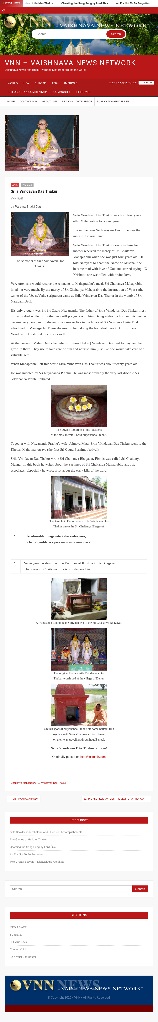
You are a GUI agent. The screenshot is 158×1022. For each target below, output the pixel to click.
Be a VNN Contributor (77, 101)
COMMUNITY (61, 91)
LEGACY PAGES (20, 941)
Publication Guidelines (113, 101)
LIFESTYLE (83, 91)
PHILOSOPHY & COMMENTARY (28, 91)
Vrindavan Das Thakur (53, 782)
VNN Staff (17, 198)
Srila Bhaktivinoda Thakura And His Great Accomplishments (46, 832)
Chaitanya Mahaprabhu (23, 782)
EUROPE (40, 83)
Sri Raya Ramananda (25, 798)
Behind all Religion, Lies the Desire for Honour (114, 798)
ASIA (55, 83)
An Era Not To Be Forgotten (122, 3)
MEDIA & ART (18, 927)
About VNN (49, 101)
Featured (27, 185)
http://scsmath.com (93, 756)
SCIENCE (16, 934)
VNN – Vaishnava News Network (70, 63)
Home (11, 101)
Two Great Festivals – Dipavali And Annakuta (37, 861)
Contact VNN (28, 101)
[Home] (3, 10)
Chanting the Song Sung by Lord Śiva (73, 3)
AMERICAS (70, 83)
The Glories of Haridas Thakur (28, 839)
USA (26, 83)
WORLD (13, 83)
